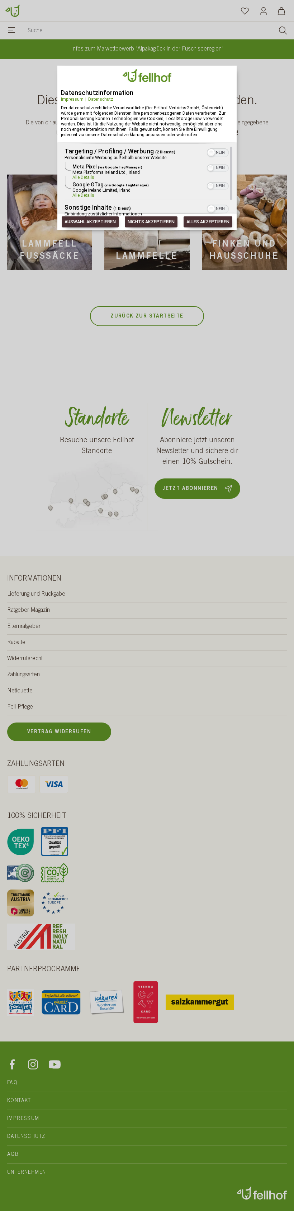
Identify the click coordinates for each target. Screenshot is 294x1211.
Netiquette (20, 691)
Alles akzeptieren (207, 222)
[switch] (217, 152)
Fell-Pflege (20, 707)
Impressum (72, 99)
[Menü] (12, 31)
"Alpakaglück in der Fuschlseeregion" (179, 49)
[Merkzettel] (245, 11)
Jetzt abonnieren (190, 488)
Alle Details (83, 177)
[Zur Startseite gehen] (12, 10)
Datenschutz (100, 99)
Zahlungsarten (23, 675)
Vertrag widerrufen (59, 732)
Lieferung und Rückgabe (36, 594)
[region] (147, 182)
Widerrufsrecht (25, 659)
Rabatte (16, 642)
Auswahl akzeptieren (90, 222)
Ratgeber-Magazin (28, 610)
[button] (211, 153)
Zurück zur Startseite (146, 316)
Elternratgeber (24, 626)
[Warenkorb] (281, 11)
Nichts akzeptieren (151, 222)
